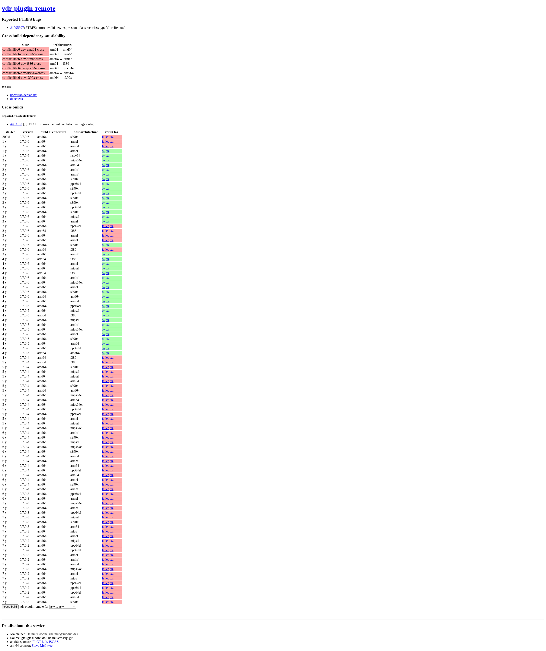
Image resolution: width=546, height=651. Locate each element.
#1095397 (17, 27)
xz (111, 137)
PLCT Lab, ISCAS (45, 642)
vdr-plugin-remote (28, 8)
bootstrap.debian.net (23, 95)
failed (105, 137)
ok (103, 151)
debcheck (16, 99)
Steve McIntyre (42, 645)
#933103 (16, 124)
